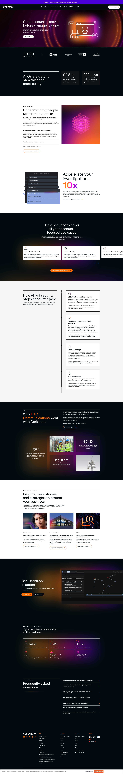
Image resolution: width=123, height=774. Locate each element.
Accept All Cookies (99, 771)
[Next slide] (98, 263)
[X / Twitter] (27, 737)
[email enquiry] (35, 737)
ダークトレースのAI (56, 6)
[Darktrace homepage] (29, 734)
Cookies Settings (89, 771)
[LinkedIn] (24, 737)
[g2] (32, 737)
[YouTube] (29, 737)
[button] (45, 6)
